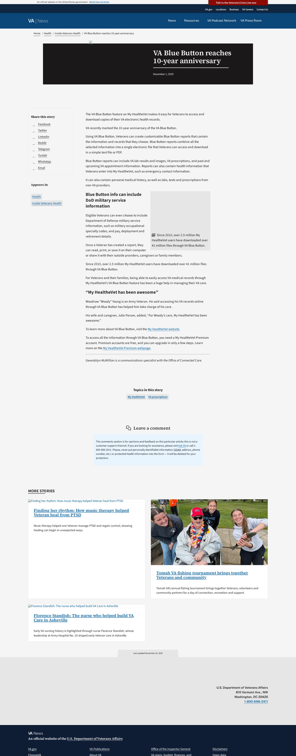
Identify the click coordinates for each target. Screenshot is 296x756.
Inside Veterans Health (46, 203)
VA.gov (32, 749)
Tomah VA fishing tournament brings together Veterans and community (202, 575)
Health (36, 197)
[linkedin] (259, 680)
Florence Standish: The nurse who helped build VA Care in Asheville (84, 618)
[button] (267, 21)
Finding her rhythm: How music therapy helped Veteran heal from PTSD (81, 513)
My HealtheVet (136, 397)
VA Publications (100, 749)
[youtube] (226, 680)
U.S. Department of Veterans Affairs (95, 738)
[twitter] (233, 680)
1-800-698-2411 (256, 701)
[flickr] (266, 680)
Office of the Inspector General (170, 749)
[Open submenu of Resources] (201, 20)
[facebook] (246, 680)
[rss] (239, 680)
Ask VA (182, 446)
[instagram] (253, 680)
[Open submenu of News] (178, 20)
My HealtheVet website (163, 329)
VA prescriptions (158, 397)
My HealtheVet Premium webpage (126, 348)
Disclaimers (220, 749)
